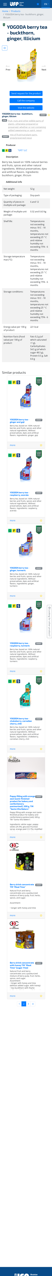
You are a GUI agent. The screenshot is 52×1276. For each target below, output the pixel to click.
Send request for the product (26, 93)
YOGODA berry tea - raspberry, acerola (19, 493)
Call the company (26, 100)
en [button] (45, 4)
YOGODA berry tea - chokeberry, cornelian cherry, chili (21, 721)
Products (15, 11)
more (12, 445)
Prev (8, 69)
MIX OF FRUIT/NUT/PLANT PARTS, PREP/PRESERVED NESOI (24, 136)
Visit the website (26, 107)
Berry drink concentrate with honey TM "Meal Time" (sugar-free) (22, 965)
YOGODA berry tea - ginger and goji (19, 420)
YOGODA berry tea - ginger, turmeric (19, 568)
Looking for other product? (49, 622)
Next (44, 69)
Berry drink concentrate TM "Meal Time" (22, 885)
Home (5, 11)
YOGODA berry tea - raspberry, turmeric (20, 644)
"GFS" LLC (22, 150)
